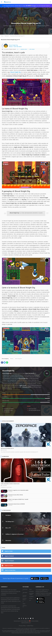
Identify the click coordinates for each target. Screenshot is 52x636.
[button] (2, 362)
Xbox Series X (25, 593)
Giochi (30, 589)
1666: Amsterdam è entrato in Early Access (10, 483)
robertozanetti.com (26, 622)
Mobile (24, 603)
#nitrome (11, 358)
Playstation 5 (25, 590)
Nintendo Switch (24, 49)
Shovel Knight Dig (15, 72)
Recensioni (31, 591)
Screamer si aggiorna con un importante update (18, 490)
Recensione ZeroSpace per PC (7, 448)
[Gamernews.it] (7, 2)
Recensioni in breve (31, 594)
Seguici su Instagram (9, 560)
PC (17, 49)
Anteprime (31, 596)
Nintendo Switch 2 (24, 596)
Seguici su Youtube (9, 565)
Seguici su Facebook (9, 556)
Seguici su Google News (10, 570)
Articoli (31, 598)
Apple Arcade (31, 49)
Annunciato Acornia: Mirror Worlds (15, 494)
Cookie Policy (30, 625)
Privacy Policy (22, 625)
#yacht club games (18, 358)
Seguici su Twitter (9, 551)
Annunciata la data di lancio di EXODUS (16, 504)
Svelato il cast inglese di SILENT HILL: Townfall (18, 499)
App (30, 600)
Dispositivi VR (25, 606)
